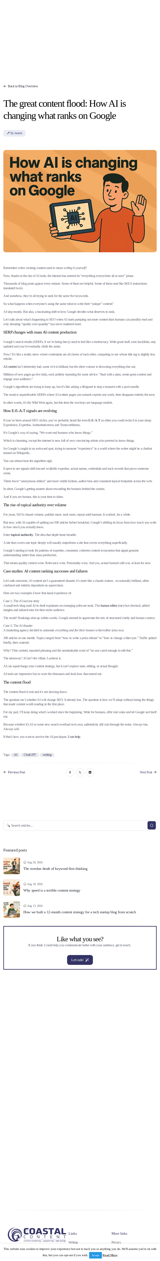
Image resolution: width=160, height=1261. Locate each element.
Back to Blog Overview (23, 86)
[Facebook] (70, 772)
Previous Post (16, 772)
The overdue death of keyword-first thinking (55, 868)
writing (47, 754)
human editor (109, 605)
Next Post (146, 772)
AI (15, 754)
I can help (74, 736)
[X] (80, 772)
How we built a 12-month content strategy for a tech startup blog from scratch (79, 912)
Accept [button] (95, 1255)
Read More (109, 1255)
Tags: (7, 754)
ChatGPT (30, 754)
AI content (10, 366)
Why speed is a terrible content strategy (51, 890)
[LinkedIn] (90, 772)
